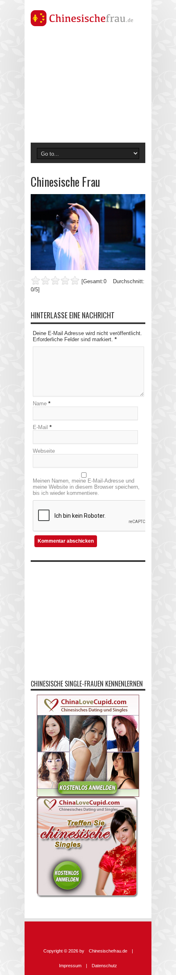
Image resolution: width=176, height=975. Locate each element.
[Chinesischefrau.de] (88, 18)
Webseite (44, 451)
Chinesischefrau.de (108, 950)
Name (40, 403)
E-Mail (40, 427)
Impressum (70, 965)
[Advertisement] (88, 87)
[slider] (55, 280)
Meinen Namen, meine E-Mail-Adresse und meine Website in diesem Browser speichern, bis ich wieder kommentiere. (86, 487)
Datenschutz (104, 965)
